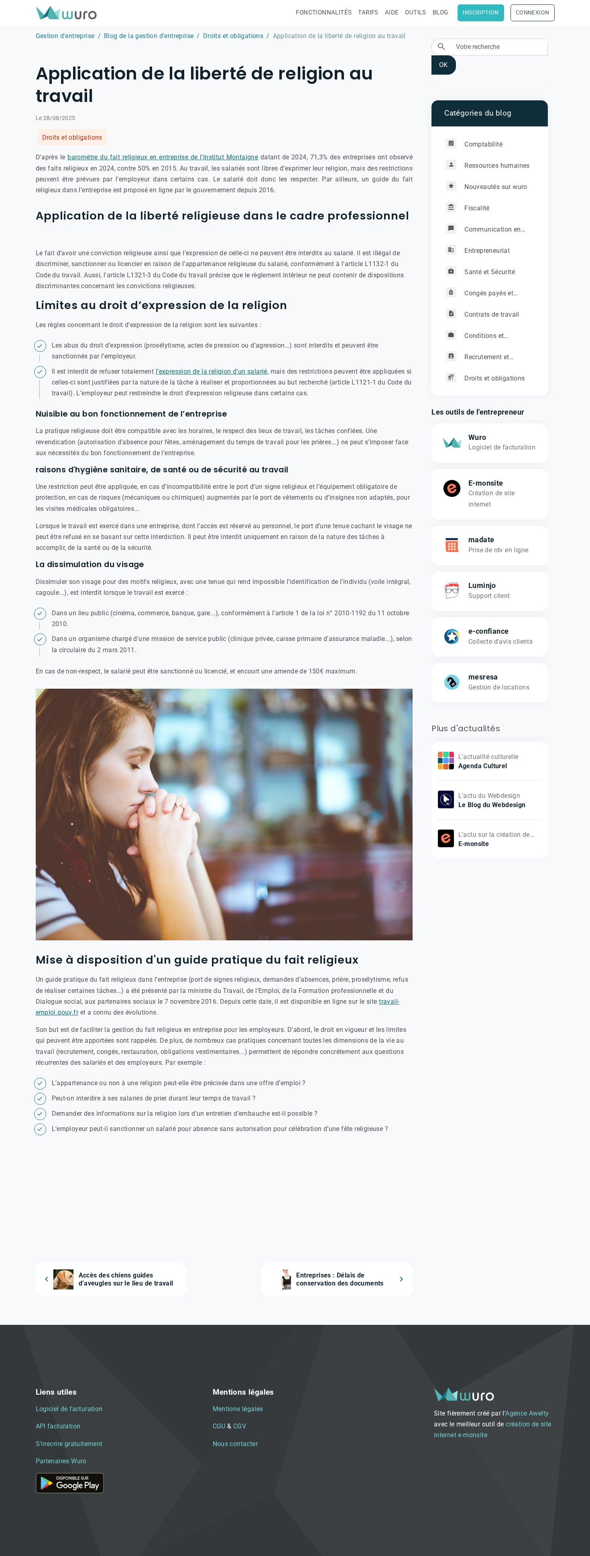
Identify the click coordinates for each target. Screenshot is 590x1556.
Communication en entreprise (483, 232)
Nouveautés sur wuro (495, 186)
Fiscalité (476, 208)
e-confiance (488, 631)
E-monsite (485, 483)
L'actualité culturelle (488, 756)
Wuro (477, 437)
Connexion (532, 12)
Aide (392, 12)
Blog (440, 12)
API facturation (58, 1426)
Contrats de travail (491, 314)
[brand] (68, 13)
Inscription (480, 12)
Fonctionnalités (324, 12)
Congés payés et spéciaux (479, 296)
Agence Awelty (527, 1413)
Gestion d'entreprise (65, 36)
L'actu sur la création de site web (494, 839)
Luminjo (482, 585)
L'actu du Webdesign (489, 795)
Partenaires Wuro (61, 1461)
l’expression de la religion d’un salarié (211, 371)
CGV (239, 1426)
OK (443, 65)
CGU (219, 1426)
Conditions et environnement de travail (483, 339)
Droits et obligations (233, 36)
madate (481, 539)
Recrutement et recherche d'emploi (477, 360)
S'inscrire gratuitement (69, 1444)
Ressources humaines (496, 165)
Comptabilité (483, 144)
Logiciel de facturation (69, 1409)
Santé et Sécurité (489, 271)
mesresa (483, 677)
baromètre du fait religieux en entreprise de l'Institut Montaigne (162, 157)
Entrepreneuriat (486, 250)
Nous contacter (235, 1444)
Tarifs (368, 12)
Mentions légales (238, 1409)
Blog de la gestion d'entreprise (148, 36)
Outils (415, 12)
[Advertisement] (224, 1207)
